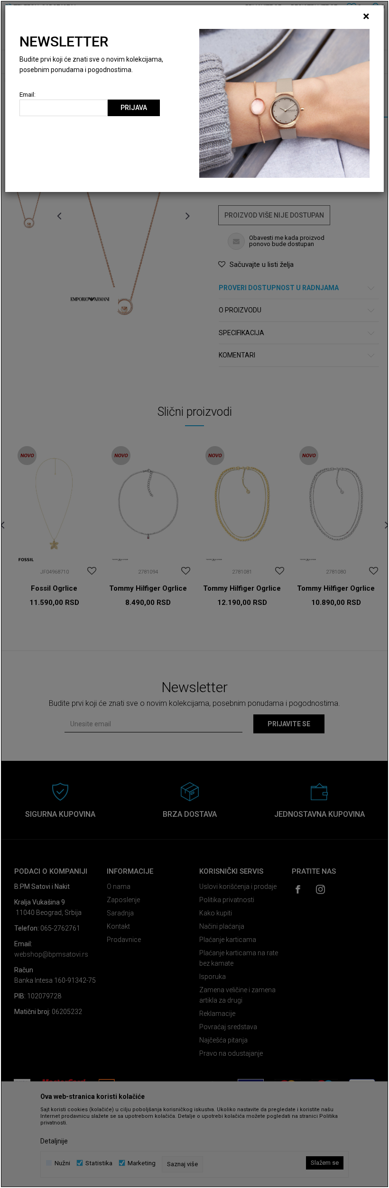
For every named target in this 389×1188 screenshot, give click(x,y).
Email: (27, 94)
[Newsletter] (284, 103)
